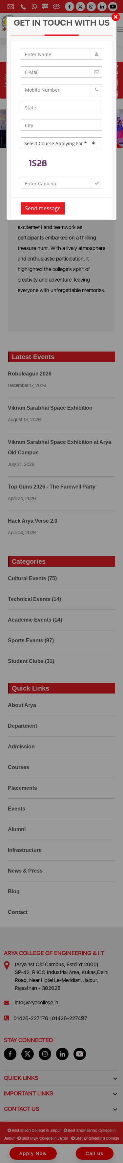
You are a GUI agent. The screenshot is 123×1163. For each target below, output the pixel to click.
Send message (43, 208)
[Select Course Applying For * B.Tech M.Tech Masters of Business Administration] (62, 142)
